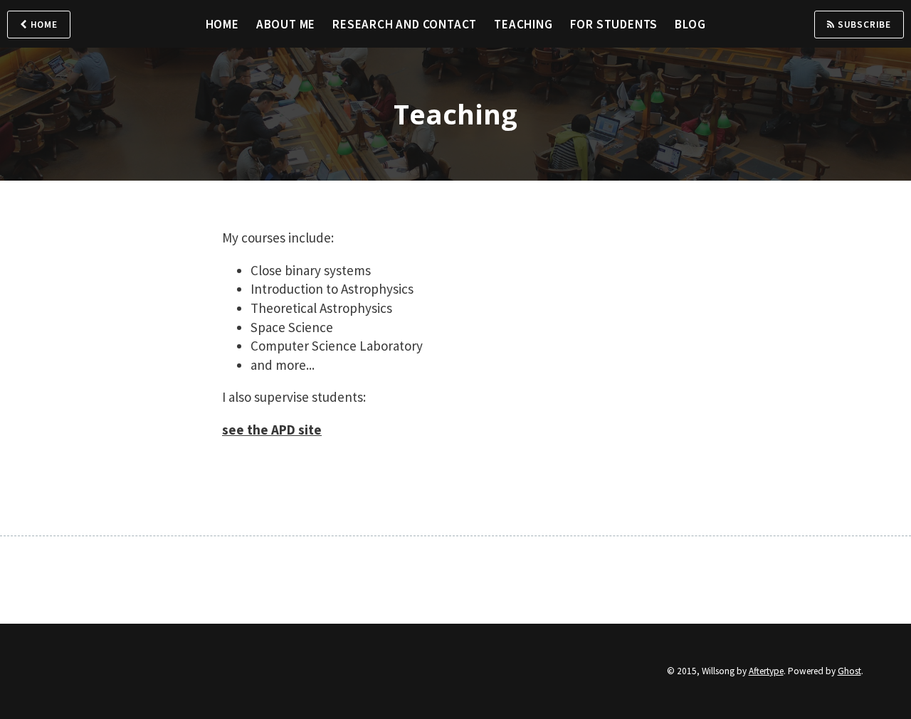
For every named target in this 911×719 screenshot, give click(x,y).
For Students (614, 24)
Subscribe (863, 24)
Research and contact (404, 24)
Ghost (849, 671)
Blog (690, 24)
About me (285, 24)
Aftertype (766, 671)
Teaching (523, 24)
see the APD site (272, 429)
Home (43, 24)
